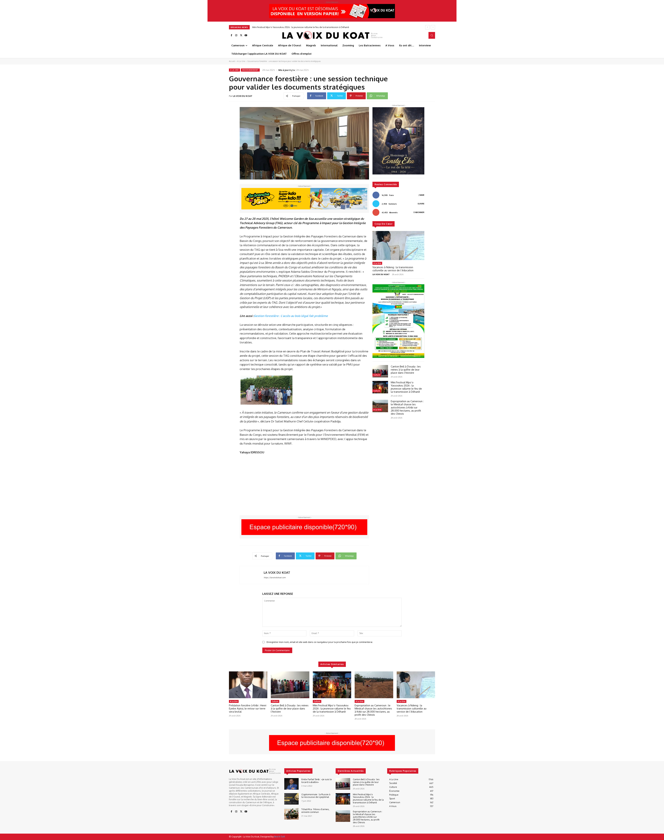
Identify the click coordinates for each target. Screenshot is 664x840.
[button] (431, 35)
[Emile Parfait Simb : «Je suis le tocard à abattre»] (291, 784)
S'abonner (418, 212)
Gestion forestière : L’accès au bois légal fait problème (291, 316)
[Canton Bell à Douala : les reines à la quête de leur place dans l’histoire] (380, 371)
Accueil (232, 61)
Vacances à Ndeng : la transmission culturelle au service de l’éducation (392, 269)
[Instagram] (236, 35)
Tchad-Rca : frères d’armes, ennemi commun (315, 810)
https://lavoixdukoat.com (275, 577)
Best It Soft (279, 836)
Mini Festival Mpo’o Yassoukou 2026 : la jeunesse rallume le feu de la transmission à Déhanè (406, 387)
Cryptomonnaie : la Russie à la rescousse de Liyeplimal (315, 796)
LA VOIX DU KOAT (242, 96)
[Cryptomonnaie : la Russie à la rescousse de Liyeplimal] (291, 799)
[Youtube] (245, 35)
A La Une (241, 61)
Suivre (421, 203)
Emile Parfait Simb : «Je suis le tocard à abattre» (316, 780)
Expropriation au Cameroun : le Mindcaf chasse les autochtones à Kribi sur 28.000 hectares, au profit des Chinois (310, 27)
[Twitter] (241, 35)
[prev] (427, 27)
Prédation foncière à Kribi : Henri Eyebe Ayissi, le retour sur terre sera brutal (247, 708)
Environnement (250, 70)
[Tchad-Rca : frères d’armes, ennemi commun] (291, 814)
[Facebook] (231, 35)
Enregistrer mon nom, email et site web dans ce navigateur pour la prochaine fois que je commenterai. (320, 642)
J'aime (421, 195)
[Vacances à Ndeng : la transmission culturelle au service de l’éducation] (398, 245)
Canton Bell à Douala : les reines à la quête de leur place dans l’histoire (406, 369)
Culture (377, 375)
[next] (433, 27)
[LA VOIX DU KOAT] (251, 575)
